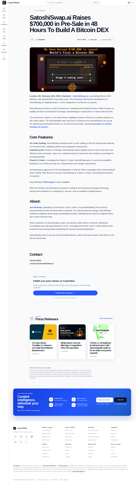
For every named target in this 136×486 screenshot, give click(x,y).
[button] (4, 57)
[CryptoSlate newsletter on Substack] (26, 436)
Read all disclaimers (78, 471)
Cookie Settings (63, 479)
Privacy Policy (63, 465)
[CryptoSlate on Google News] (21, 436)
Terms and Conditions (49, 465)
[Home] (30, 10)
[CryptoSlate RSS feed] (26, 442)
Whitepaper (49, 182)
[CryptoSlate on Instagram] (21, 442)
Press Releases (46, 319)
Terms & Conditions (42, 479)
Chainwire (41, 39)
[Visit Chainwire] (32, 39)
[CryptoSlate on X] (15, 436)
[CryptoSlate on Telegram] (32, 436)
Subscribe (120, 399)
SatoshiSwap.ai (80, 96)
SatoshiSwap (36, 207)
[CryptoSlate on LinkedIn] (15, 442)
